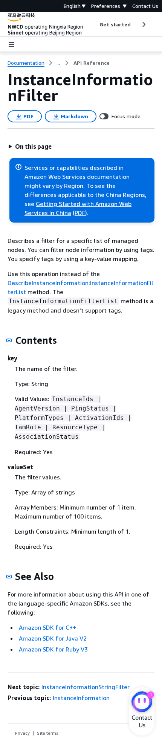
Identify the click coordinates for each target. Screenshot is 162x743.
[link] (91, 63)
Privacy (22, 733)
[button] (30, 146)
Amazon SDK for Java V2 (53, 638)
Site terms (47, 733)
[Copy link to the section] (9, 340)
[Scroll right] (143, 24)
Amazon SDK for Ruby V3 (53, 649)
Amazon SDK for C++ (47, 627)
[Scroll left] (94, 24)
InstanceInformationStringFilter (85, 687)
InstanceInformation (81, 698)
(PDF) (80, 213)
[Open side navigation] (11, 44)
